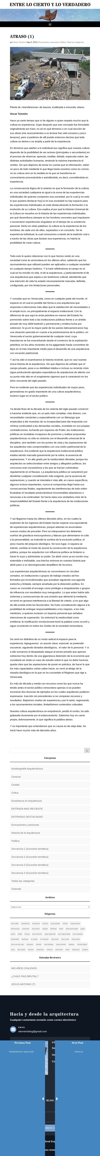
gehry (13, 934)
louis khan (55, 939)
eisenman (25, 929)
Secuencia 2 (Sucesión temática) (29, 856)
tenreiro (31, 950)
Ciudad (15, 784)
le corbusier (44, 939)
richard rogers (82, 944)
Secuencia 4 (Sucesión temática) (29, 873)
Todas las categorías (75, 42)
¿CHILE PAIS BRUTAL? (25, 976)
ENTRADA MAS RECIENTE (27, 808)
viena (67, 950)
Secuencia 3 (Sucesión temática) (29, 865)
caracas (45, 923)
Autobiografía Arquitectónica (27, 768)
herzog (27, 934)
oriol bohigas (48, 944)
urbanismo (40, 950)
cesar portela (55, 923)
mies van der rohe (17, 944)
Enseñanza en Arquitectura (26, 800)
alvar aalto (14, 923)
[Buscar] (87, 750)
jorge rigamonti (50, 934)
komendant (15, 939)
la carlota (34, 939)
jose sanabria (78, 934)
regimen (71, 944)
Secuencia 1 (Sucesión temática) (29, 848)
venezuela (59, 950)
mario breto (76, 939)
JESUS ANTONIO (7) (23, 984)
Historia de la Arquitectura (25, 832)
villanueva (75, 950)
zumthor (85, 950)
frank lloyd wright (72, 929)
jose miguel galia (64, 934)
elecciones (36, 929)
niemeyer (30, 944)
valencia (50, 950)
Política (63, 42)
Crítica (14, 792)
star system (21, 950)
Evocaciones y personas (49, 42)
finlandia (53, 929)
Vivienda (16, 889)
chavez (65, 923)
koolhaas (25, 939)
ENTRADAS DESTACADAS (27, 816)
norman (38, 944)
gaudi (83, 929)
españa (45, 929)
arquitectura (25, 923)
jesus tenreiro (37, 934)
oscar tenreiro (61, 944)
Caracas (16, 776)
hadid (20, 934)
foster (61, 929)
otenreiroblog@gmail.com (32, 1031)
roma (13, 950)
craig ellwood (75, 923)
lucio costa (65, 939)
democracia (15, 929)
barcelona (36, 923)
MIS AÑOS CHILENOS (24, 968)
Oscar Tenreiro (19, 42)
